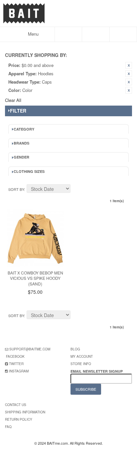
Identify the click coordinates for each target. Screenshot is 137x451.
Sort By (16, 189)
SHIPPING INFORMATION (25, 412)
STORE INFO (80, 363)
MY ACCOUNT (81, 356)
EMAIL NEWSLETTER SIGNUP (97, 371)
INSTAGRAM (19, 371)
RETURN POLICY (18, 419)
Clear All (13, 100)
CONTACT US (15, 404)
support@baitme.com (29, 349)
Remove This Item (128, 65)
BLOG (75, 349)
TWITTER (16, 363)
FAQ (8, 426)
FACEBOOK (15, 356)
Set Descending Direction (76, 190)
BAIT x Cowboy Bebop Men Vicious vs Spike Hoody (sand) (35, 278)
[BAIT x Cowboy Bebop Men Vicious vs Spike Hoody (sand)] (35, 238)
